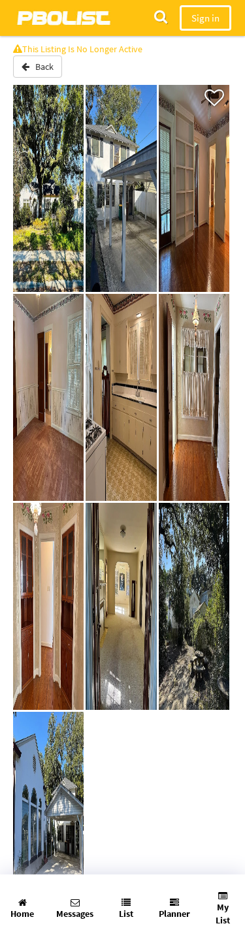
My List (223, 913)
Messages (74, 913)
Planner (174, 913)
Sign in (205, 18)
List (126, 913)
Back (41, 66)
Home (22, 913)
